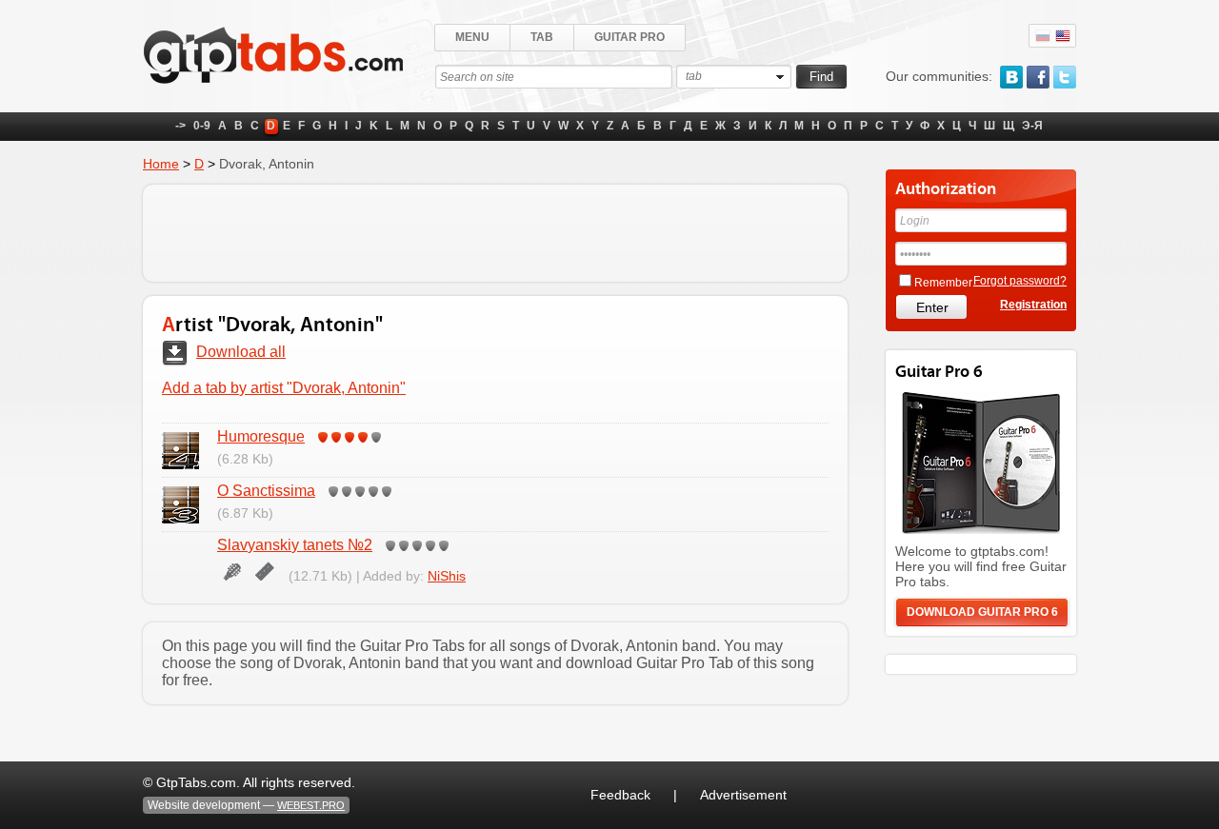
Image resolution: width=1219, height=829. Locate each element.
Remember (943, 282)
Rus (1042, 36)
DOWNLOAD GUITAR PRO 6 (982, 612)
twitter (1064, 77)
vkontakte (1011, 77)
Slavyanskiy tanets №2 (294, 545)
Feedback (620, 794)
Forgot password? (1020, 280)
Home (161, 163)
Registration (1033, 304)
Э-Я (1032, 125)
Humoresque (261, 436)
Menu (472, 37)
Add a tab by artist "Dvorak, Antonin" (284, 388)
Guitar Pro (629, 37)
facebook (1038, 77)
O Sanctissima (266, 491)
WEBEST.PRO (311, 805)
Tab (541, 37)
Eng (1062, 36)
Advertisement (743, 794)
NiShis (447, 575)
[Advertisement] (495, 233)
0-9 (201, 125)
